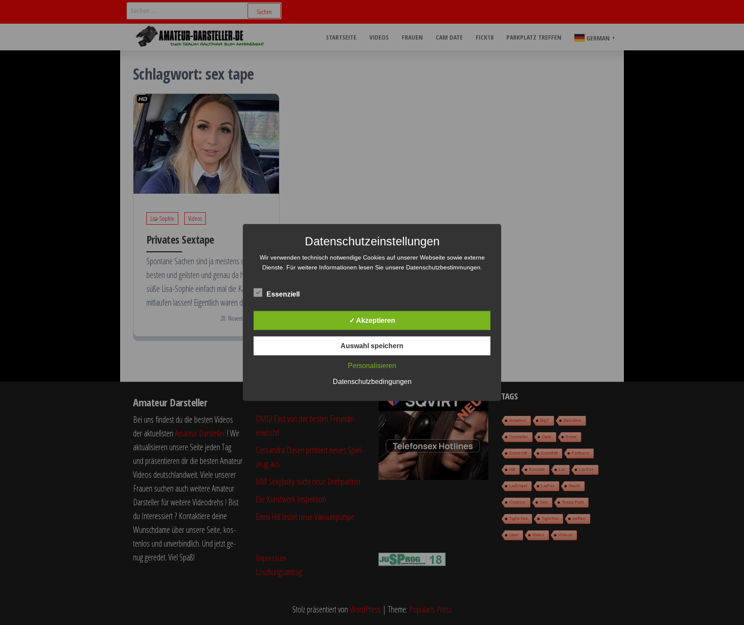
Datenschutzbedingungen (372, 381)
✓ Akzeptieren (372, 320)
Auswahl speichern (372, 346)
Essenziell (283, 294)
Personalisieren (372, 365)
